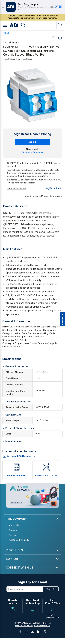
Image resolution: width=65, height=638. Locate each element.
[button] (62, 319)
